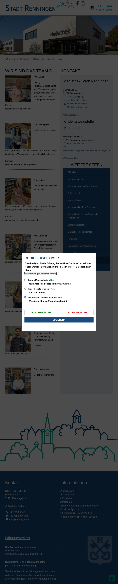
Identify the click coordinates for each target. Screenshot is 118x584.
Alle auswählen (41, 312)
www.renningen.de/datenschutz (40, 273)
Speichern (59, 320)
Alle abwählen (77, 312)
